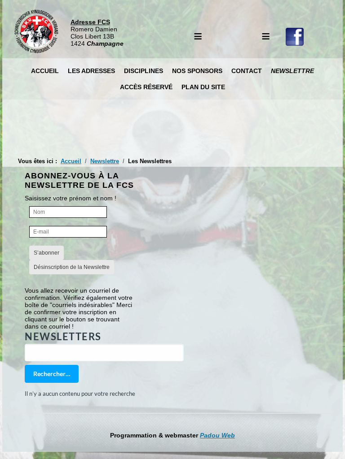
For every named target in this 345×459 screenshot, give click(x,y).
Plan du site (203, 87)
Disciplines (143, 70)
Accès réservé (146, 87)
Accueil (45, 70)
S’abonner (46, 253)
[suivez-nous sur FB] (294, 43)
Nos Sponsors (197, 70)
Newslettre (292, 70)
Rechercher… (52, 373)
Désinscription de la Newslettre (72, 267)
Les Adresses (91, 70)
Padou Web (217, 435)
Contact (246, 70)
